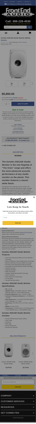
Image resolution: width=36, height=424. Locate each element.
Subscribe (18, 223)
